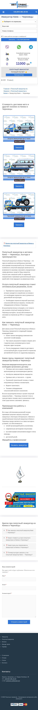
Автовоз (4, 641)
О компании (5, 655)
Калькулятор (19, 75)
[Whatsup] (19, 47)
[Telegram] (31, 47)
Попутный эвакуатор (8, 639)
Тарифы (4, 646)
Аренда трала (6, 644)
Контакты (4, 662)
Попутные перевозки (21, 4)
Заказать (19, 147)
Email (4, 584)
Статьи (4, 660)
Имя (3, 576)
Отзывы (4, 658)
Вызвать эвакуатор (19, 445)
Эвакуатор (5, 637)
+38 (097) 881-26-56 (20, 12)
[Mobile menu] (4, 12)
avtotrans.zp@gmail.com (13, 680)
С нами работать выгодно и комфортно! (14, 36)
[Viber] (7, 47)
